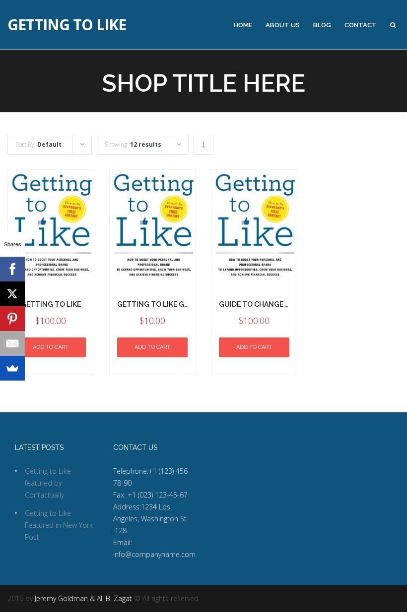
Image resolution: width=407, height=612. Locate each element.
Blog (322, 25)
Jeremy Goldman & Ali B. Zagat (83, 598)
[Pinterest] (12, 318)
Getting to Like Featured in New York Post (59, 525)
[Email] (12, 343)
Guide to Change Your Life (269, 304)
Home (243, 25)
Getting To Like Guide (159, 304)
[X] (12, 293)
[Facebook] (12, 269)
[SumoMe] (12, 368)
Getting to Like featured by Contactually (48, 483)
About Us (283, 25)
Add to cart (50, 347)
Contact (360, 25)
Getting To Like (51, 304)
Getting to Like (66, 24)
